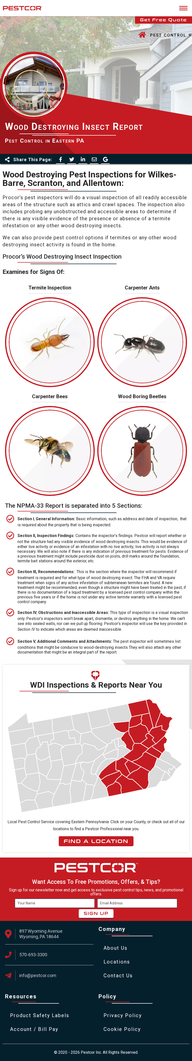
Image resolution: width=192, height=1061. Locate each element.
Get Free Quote (163, 20)
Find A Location (96, 841)
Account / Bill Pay (34, 1029)
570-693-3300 (33, 954)
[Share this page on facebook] (60, 159)
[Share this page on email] (94, 159)
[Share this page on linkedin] (82, 159)
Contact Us (118, 976)
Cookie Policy (122, 1029)
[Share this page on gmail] (105, 159)
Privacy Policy (123, 1015)
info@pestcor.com (37, 975)
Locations (117, 962)
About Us (116, 948)
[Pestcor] (22, 8)
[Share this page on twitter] (71, 159)
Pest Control (168, 35)
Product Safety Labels (39, 1015)
